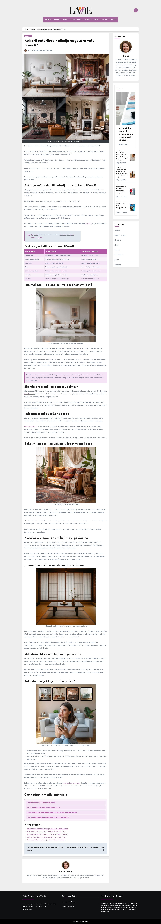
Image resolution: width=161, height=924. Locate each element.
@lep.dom (34, 235)
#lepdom (63, 235)
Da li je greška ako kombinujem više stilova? (44, 807)
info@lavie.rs (27, 909)
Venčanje (105, 19)
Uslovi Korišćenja (68, 907)
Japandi (27, 275)
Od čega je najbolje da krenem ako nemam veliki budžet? (48, 817)
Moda (65, 19)
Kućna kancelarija (30, 427)
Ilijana (34, 50)
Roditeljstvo (119, 255)
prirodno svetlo (29, 394)
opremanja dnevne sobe (71, 783)
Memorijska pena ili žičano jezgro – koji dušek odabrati (126, 134)
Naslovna (48, 19)
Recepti (57, 19)
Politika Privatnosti (68, 902)
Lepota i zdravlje (76, 19)
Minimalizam (29, 255)
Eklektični (28, 279)
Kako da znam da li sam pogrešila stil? (41, 802)
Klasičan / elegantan (31, 271)
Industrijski (28, 263)
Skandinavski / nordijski (32, 259)
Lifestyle (88, 19)
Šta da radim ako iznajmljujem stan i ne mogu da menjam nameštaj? (52, 812)
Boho (26, 267)
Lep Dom (88, 223)
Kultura (114, 19)
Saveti (96, 19)
